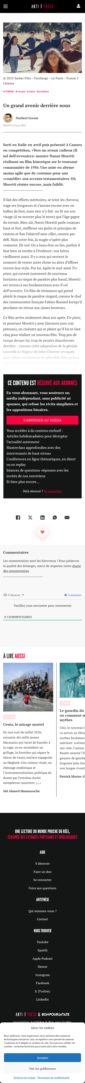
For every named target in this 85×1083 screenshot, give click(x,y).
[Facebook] (18, 517)
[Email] (67, 517)
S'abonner (42, 863)
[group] (30, 730)
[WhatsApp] (55, 517)
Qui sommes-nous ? (42, 911)
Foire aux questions (42, 888)
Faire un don (43, 872)
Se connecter (53, 491)
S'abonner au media (43, 420)
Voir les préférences (42, 1069)
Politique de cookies (24, 1077)
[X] (30, 517)
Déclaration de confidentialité (53, 1077)
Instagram (42, 975)
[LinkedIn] (42, 517)
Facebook (42, 983)
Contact (42, 919)
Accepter (42, 1058)
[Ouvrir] (5, 6)
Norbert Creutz (27, 118)
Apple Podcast (42, 958)
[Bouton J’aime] (42, 532)
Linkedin (42, 999)
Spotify (43, 950)
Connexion (74, 595)
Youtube (42, 942)
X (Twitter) (42, 991)
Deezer (42, 966)
